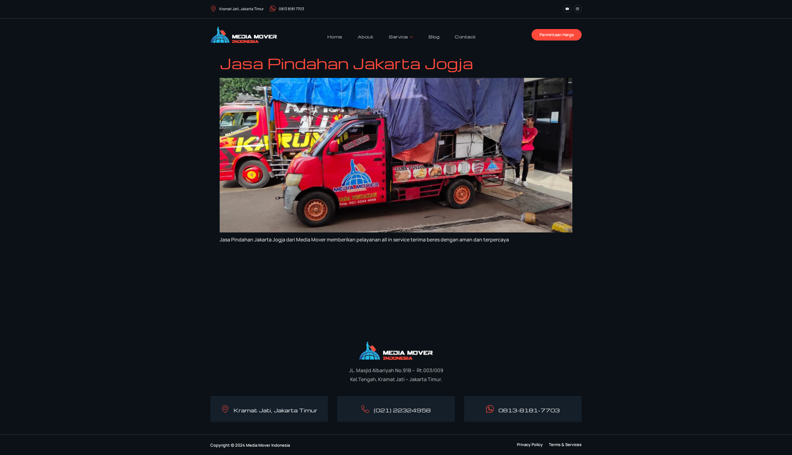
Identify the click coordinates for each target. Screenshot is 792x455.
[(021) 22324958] (365, 409)
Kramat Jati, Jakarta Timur (241, 8)
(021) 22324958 (402, 410)
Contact (465, 36)
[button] (530, 445)
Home (334, 36)
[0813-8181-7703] (490, 409)
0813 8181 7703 (291, 8)
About (366, 36)
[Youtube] (567, 9)
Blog (433, 36)
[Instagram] (578, 9)
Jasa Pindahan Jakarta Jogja (346, 63)
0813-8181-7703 (529, 410)
